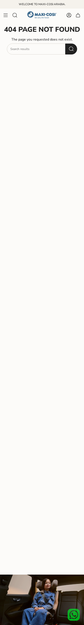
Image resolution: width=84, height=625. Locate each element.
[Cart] (77, 15)
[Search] (71, 49)
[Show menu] (5, 15)
